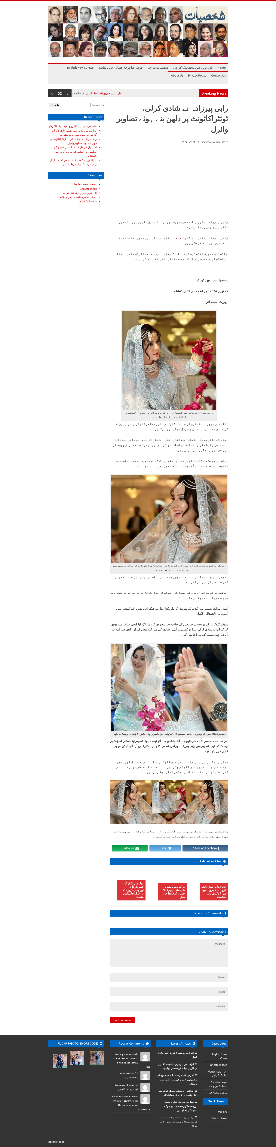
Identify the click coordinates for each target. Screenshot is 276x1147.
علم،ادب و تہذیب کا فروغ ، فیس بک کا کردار (83, 93)
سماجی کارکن (145, 254)
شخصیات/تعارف (88, 201)
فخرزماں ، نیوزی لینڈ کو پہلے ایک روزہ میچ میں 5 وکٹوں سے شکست (213, 892)
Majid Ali (222, 1111)
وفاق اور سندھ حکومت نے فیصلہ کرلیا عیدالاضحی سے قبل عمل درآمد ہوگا (178, 1121)
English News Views (85, 184)
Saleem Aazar (219, 1118)
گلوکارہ (184, 238)
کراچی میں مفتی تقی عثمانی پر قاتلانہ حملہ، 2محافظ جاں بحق (173, 892)
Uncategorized (88, 188)
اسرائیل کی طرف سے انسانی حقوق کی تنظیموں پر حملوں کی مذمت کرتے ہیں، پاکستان (75, 151)
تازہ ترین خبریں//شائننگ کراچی (127, 93)
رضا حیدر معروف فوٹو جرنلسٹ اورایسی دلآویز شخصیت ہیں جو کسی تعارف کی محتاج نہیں (179, 1106)
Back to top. (55, 1141)
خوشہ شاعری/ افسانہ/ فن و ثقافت (77, 197)
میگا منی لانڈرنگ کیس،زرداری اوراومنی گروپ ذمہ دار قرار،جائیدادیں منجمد (132, 890)
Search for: (97, 105)
